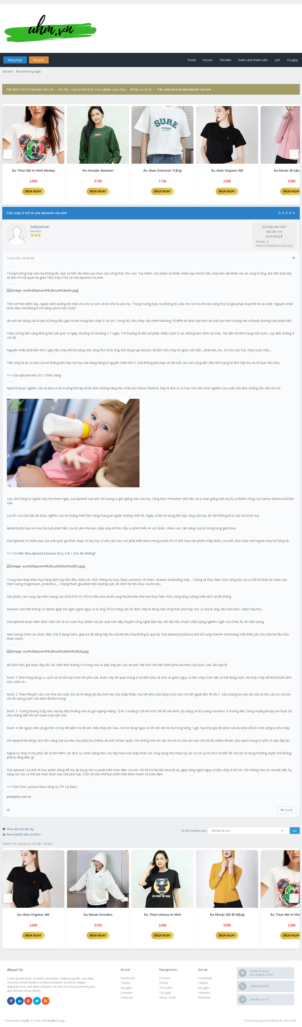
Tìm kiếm (225, 60)
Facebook (205, 978)
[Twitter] (37, 1001)
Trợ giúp (292, 60)
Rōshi (275, 1021)
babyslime (39, 226)
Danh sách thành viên (253, 60)
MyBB (25, 1021)
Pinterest (204, 997)
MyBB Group (56, 1021)
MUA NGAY (33, 191)
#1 (293, 257)
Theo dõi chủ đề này (20, 829)
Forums (208, 60)
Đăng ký (38, 60)
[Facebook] (11, 1001)
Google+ (204, 988)
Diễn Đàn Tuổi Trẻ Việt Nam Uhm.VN (30, 89)
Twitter (203, 983)
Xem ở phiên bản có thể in (23, 834)
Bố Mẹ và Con (139, 89)
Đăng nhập (15, 60)
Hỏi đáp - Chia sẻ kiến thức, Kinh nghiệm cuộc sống (91, 89)
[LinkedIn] (20, 1001)
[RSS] (46, 1001)
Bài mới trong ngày (28, 71)
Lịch (277, 60)
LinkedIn (204, 993)
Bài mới (8, 71)
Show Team (167, 997)
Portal (192, 60)
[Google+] (28, 1001)
